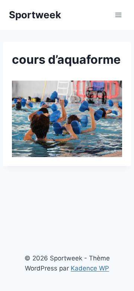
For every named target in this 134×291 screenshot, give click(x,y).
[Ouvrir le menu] (118, 15)
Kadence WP (90, 268)
